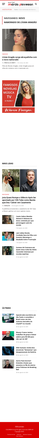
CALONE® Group (11, 429)
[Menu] (3, 4)
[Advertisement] (19, 137)
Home (16, 9)
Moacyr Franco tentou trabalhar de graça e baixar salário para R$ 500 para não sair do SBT (26, 335)
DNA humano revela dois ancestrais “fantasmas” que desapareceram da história (26, 350)
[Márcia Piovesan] (20, 4)
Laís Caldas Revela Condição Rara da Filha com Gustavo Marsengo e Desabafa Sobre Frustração (26, 236)
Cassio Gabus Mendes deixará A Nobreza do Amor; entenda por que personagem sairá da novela (25, 220)
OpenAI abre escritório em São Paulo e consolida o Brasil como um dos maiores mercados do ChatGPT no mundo (26, 319)
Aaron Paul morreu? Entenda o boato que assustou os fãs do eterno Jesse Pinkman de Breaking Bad (26, 365)
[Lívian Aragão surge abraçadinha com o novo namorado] (19, 40)
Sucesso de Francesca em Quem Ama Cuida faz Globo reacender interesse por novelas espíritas (26, 250)
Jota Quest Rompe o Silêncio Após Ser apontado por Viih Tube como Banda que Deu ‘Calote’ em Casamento (19, 200)
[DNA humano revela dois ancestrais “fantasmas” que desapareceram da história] (8, 350)
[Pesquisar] (36, 4)
